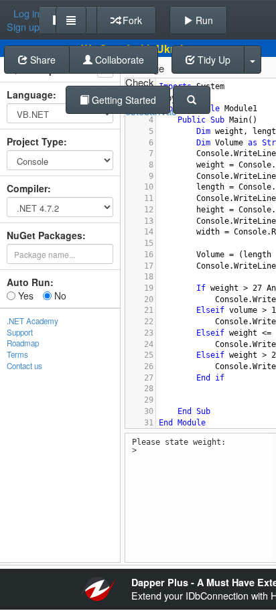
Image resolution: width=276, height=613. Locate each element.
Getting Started (122, 100)
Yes (24, 295)
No (59, 295)
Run (203, 20)
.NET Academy (32, 321)
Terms (17, 354)
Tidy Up (212, 59)
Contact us (24, 365)
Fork (131, 20)
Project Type (35, 141)
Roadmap (23, 343)
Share (41, 59)
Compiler (27, 188)
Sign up (23, 26)
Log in (26, 13)
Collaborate (118, 59)
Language (30, 94)
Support (20, 332)
